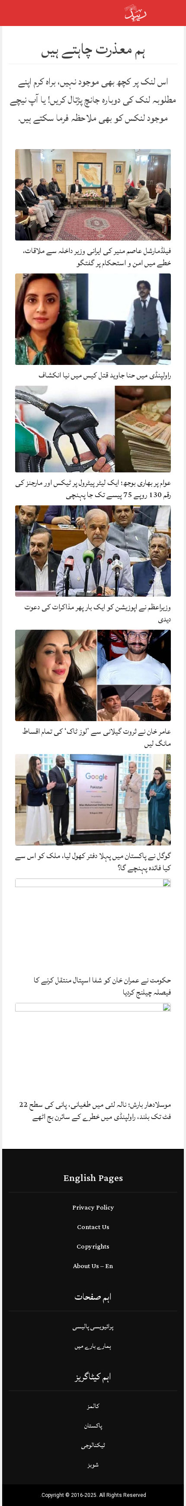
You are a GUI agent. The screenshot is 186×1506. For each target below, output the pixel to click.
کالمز (93, 1406)
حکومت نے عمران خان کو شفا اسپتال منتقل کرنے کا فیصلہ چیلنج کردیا (102, 986)
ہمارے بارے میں (93, 1346)
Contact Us (93, 1227)
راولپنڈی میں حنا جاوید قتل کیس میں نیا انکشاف (104, 375)
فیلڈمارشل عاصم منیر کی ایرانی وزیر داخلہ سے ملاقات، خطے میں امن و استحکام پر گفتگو (97, 256)
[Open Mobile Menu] (168, 13)
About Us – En (93, 1266)
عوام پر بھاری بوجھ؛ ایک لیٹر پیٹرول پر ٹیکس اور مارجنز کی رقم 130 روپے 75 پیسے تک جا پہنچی (93, 488)
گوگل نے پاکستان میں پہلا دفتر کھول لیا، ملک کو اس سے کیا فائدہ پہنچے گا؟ (93, 861)
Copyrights (93, 1246)
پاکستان (93, 1425)
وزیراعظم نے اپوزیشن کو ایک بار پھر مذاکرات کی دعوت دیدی (98, 613)
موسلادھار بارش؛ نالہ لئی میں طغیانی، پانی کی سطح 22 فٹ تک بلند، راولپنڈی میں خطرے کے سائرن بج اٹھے (95, 1110)
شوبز (93, 1464)
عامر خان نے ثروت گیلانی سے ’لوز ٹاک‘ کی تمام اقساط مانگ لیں (96, 737)
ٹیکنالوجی (93, 1445)
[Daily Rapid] (135, 12)
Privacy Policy (93, 1207)
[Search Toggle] (43, 13)
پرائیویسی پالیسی (93, 1326)
